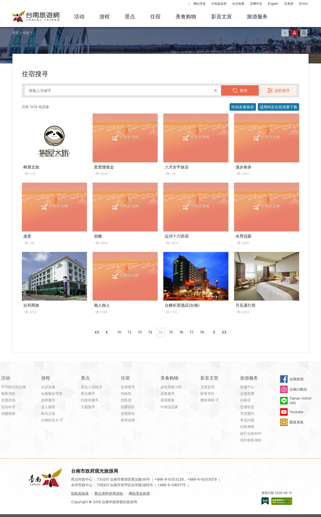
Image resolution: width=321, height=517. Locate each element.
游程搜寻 (48, 400)
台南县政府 (219, 3)
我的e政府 (265, 501)
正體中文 (256, 3)
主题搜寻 (88, 407)
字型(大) (303, 32)
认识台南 (48, 387)
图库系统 (207, 400)
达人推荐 (48, 407)
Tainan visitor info (301, 400)
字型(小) (285, 32)
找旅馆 (126, 393)
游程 (104, 16)
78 (202, 332)
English (273, 3)
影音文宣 (221, 16)
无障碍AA (281, 501)
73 (150, 332)
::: (189, 3)
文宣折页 (207, 387)
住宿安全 (128, 413)
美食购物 (186, 16)
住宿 (155, 16)
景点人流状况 (91, 387)
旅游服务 (257, 16)
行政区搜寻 (89, 400)
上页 (213, 332)
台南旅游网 (36, 16)
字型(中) (294, 32)
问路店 (245, 400)
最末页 (224, 332)
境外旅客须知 (250, 440)
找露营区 (128, 407)
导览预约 (247, 413)
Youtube (296, 412)
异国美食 (167, 400)
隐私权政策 (80, 493)
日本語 (288, 3)
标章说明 (128, 420)
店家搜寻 (167, 393)
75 (171, 332)
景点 (130, 16)
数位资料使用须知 (109, 493)
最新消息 (8, 393)
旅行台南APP (250, 433)
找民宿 (126, 400)
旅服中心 (247, 387)
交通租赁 (247, 407)
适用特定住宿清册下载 (278, 107)
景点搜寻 (88, 393)
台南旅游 (297, 379)
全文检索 (238, 3)
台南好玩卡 (50, 420)
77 (191, 332)
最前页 (97, 332)
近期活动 (8, 400)
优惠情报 (8, 413)
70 (119, 332)
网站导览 (199, 3)
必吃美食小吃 (171, 387)
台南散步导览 (51, 393)
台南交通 (247, 393)
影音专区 (207, 393)
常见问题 (247, 420)
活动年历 (8, 407)
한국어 (303, 3)
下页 (107, 332)
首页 (15, 33)
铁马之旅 (48, 413)
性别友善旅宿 (242, 107)
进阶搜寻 (282, 90)
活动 (79, 16)
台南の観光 (298, 389)
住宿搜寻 (128, 387)
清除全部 (215, 90)
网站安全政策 (139, 493)
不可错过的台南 (13, 387)
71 (129, 332)
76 (181, 332)
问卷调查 (247, 426)
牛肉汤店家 (169, 407)
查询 (243, 90)
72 (140, 332)
